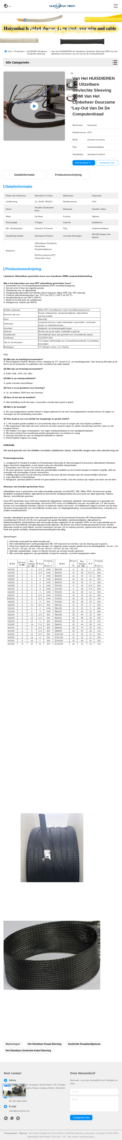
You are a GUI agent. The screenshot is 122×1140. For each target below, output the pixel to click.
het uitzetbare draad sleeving (44, 1044)
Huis (10, 51)
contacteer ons (81, 1117)
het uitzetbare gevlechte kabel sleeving (28, 1050)
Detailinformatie (24, 174)
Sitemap (23, 1133)
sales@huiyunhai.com (19, 1111)
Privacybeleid (10, 1133)
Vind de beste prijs (84, 163)
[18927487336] (18, 1119)
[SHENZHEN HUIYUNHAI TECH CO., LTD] (62, 6)
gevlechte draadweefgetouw (84, 1044)
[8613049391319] (12, 1119)
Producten (19, 51)
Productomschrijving (68, 174)
